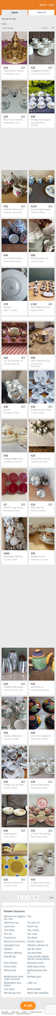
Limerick (34, 125)
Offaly (45, 788)
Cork (48, 74)
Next (51, 897)
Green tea (32, 926)
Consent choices (23, 1014)
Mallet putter (34, 989)
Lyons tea (9, 926)
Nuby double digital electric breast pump (38, 957)
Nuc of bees (10, 962)
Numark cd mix (35, 962)
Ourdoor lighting (13, 952)
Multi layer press (36, 966)
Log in (24, 1012)
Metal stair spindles (38, 993)
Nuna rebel (10, 966)
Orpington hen (12, 945)
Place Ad (41, 12)
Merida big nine (12, 993)
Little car (32, 983)
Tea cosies (33, 930)
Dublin (42, 212)
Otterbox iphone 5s (37, 945)
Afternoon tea (11, 922)
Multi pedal (10, 970)
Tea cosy (32, 934)
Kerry (41, 261)
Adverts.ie (14, 5)
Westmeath (17, 212)
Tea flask (32, 937)
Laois (17, 74)
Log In (51, 5)
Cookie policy (7, 1014)
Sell (29, 1005)
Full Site (5, 1012)
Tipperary (16, 364)
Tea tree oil (33, 922)
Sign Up (43, 5)
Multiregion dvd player (12, 984)
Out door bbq (34, 952)
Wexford (45, 690)
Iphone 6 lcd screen (15, 941)
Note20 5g (9, 956)
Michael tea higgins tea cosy (14, 917)
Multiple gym (34, 976)
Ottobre (8, 949)
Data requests (36, 1012)
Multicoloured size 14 (37, 971)
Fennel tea (10, 937)
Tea (29, 916)
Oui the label (34, 949)
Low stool (9, 989)
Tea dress (9, 930)
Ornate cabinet (35, 941)
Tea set (8, 934)
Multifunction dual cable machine (13, 977)
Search (15, 12)
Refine (45, 28)
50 (36, 897)
